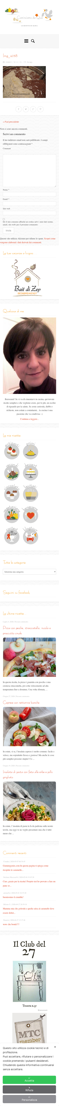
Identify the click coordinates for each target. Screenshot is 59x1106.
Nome (6, 189)
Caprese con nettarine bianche (21, 702)
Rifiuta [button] (29, 1090)
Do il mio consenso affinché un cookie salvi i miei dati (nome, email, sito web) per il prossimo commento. (28, 223)
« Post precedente (11, 122)
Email (6, 199)
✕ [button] (55, 1046)
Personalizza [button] (29, 1099)
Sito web (6, 208)
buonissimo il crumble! (13, 897)
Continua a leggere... (29, 418)
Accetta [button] (29, 1080)
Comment (7, 148)
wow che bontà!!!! (11, 924)
